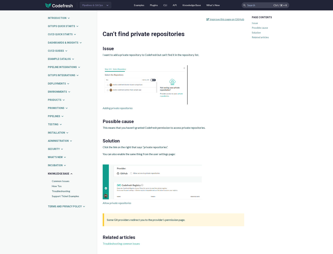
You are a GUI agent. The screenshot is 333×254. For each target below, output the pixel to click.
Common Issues (60, 181)
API (175, 5)
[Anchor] (116, 48)
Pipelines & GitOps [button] (92, 5)
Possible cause (260, 27)
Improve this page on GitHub (226, 19)
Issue (255, 23)
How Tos (57, 186)
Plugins (154, 5)
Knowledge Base (191, 5)
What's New (213, 5)
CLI (165, 5)
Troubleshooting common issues (121, 243)
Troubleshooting (61, 191)
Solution (256, 32)
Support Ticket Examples (65, 196)
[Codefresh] (59, 5)
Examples (139, 5)
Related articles (260, 37)
